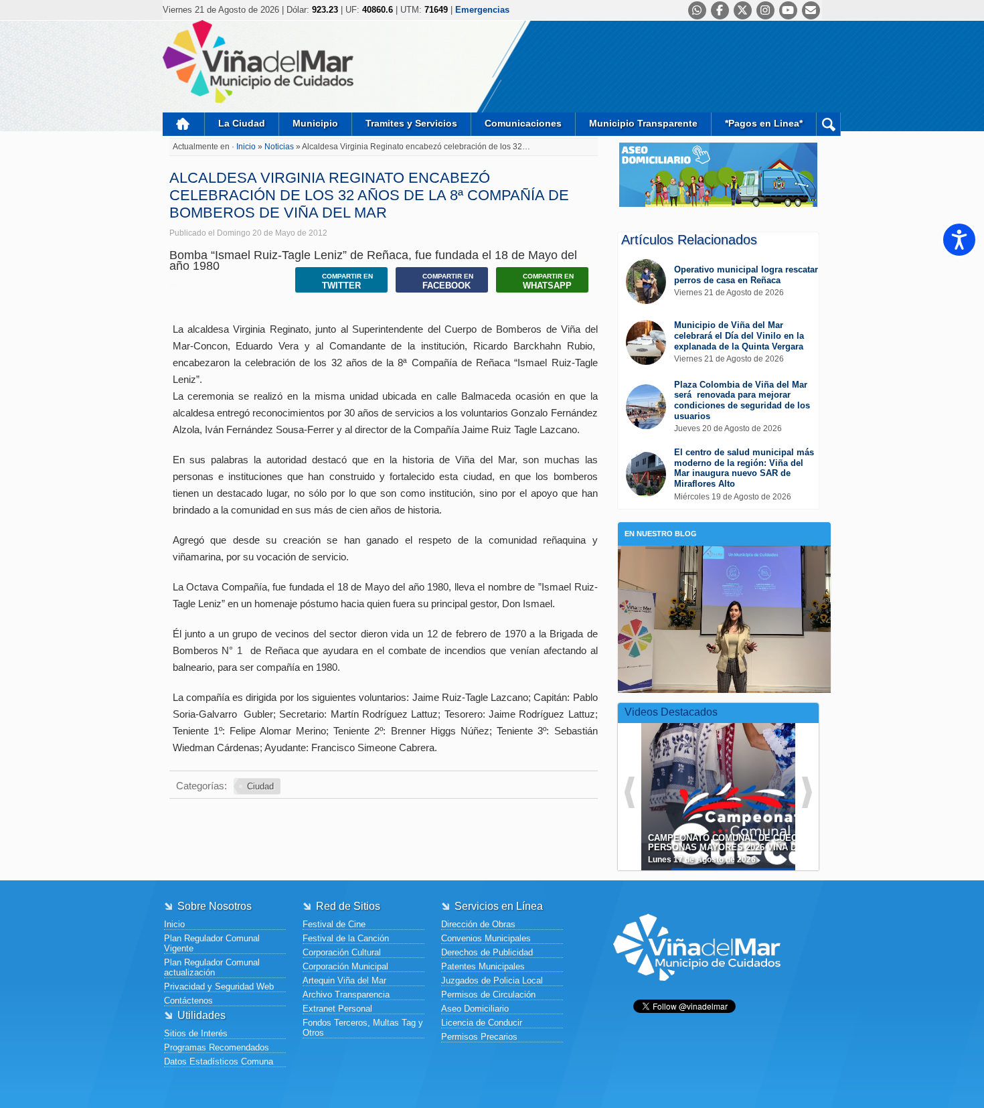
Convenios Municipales (486, 938)
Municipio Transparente (643, 123)
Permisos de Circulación (488, 995)
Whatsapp (548, 281)
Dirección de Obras (478, 924)
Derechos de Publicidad (487, 952)
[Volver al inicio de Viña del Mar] (697, 991)
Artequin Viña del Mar (344, 980)
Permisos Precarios (479, 1037)
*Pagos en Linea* (764, 123)
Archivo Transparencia (346, 995)
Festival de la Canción (346, 938)
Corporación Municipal (345, 966)
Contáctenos (188, 1001)
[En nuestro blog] (724, 566)
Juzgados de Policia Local (492, 980)
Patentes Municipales (483, 966)
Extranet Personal (337, 1009)
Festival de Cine (334, 924)
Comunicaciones (523, 123)
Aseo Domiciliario (475, 1009)
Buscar (828, 124)
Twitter (347, 281)
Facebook (447, 281)
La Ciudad (241, 123)
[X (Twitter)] (743, 10)
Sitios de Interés (196, 1033)
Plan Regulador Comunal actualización (212, 967)
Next (807, 792)
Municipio (315, 123)
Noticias (280, 146)
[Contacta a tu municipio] (811, 10)
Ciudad (260, 786)
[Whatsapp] (697, 10)
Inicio (183, 124)
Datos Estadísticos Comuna (218, 1061)
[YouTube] (788, 10)
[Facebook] (720, 10)
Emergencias (482, 10)
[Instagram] (765, 10)
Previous (630, 792)
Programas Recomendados (216, 1047)
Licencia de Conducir (481, 1023)
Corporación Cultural (342, 952)
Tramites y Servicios (411, 123)
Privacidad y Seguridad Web (219, 986)
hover (742, 787)
